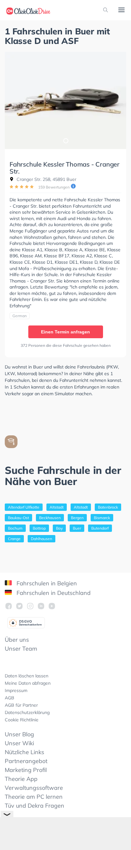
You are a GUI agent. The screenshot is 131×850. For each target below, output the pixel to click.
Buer (77, 528)
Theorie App (21, 778)
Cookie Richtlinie (21, 720)
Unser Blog (19, 734)
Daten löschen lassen (26, 676)
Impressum (16, 690)
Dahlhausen (41, 538)
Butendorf (100, 528)
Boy (59, 528)
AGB (9, 698)
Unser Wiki (19, 743)
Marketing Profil (26, 770)
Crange (14, 538)
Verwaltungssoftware (34, 787)
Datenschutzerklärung (27, 712)
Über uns (17, 639)
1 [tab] (65, 140)
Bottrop (39, 528)
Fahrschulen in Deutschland (53, 592)
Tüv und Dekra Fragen (34, 805)
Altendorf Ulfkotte (23, 507)
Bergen (77, 517)
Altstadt (57, 507)
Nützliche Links (24, 752)
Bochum (15, 528)
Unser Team (21, 648)
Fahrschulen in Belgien (46, 583)
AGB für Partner (21, 705)
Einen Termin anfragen (65, 331)
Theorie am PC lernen (34, 796)
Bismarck (102, 517)
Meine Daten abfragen (28, 683)
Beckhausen (50, 517)
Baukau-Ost (18, 517)
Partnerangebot (26, 761)
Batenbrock (108, 507)
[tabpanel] (65, 100)
